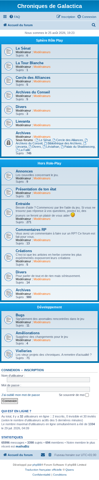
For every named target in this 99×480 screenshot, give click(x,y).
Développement (49, 307)
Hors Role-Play (49, 163)
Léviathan (52, 146)
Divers (21, 107)
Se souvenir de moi (72, 395)
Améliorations (28, 333)
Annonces (24, 171)
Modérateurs (42, 52)
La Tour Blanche (29, 63)
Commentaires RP (31, 230)
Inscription (34, 370)
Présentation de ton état (36, 189)
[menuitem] (14, 17)
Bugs (20, 315)
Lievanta (23, 121)
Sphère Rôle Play (49, 40)
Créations (24, 251)
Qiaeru (69, 469)
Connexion (10, 370)
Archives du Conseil (33, 92)
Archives (23, 133)
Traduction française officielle (43, 469)
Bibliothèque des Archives (65, 143)
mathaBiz (22, 446)
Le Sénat (23, 48)
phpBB (36, 464)
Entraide (23, 204)
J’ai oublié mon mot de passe (20, 395)
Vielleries (24, 351)
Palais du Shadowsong (79, 146)
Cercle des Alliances (33, 77)
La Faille (24, 150)
